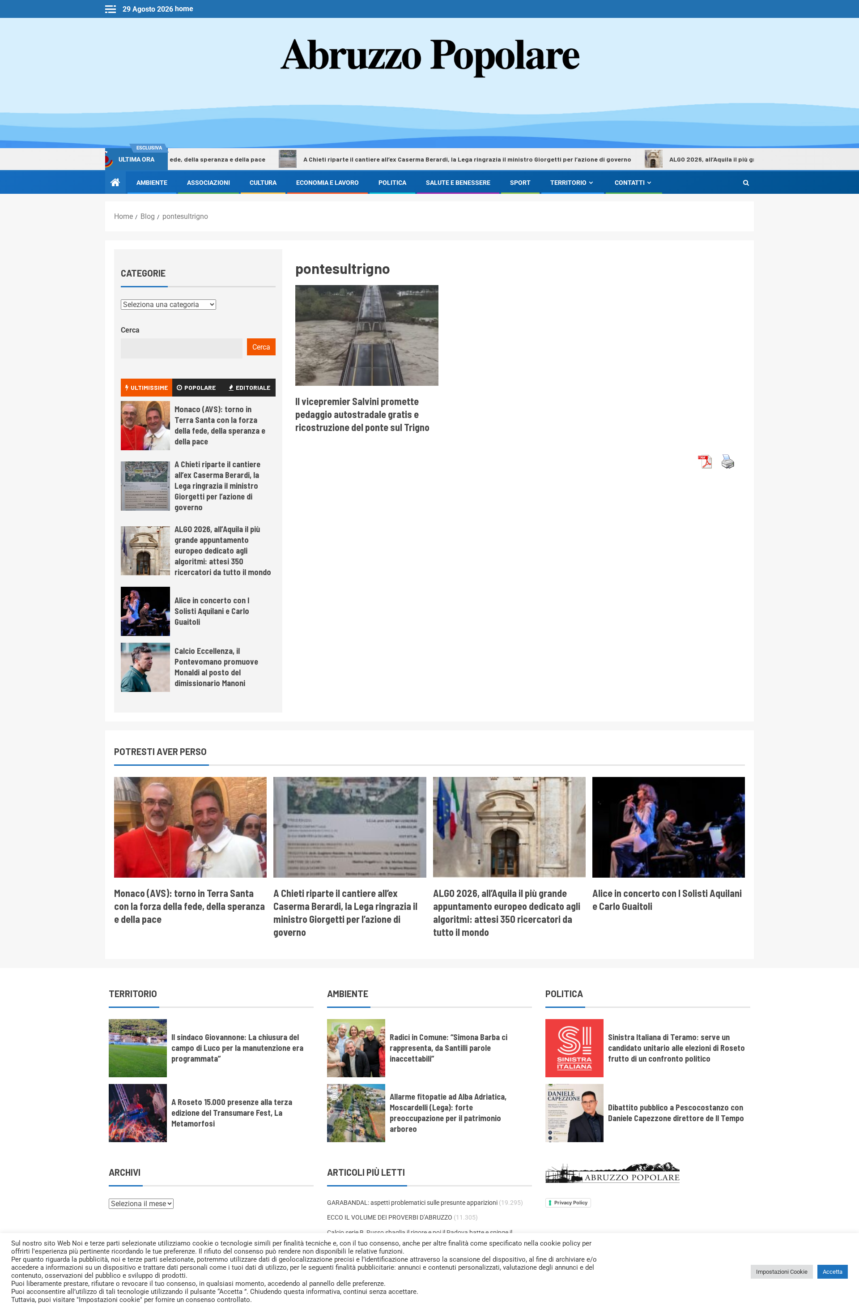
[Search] (746, 182)
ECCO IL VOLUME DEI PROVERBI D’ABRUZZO (389, 1217)
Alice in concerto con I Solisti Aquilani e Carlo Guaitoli (211, 611)
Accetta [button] (832, 1271)
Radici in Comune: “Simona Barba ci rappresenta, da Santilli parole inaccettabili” (448, 1047)
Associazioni (208, 182)
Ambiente (151, 182)
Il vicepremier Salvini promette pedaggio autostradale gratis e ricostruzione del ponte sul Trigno (362, 414)
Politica (392, 182)
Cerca (130, 330)
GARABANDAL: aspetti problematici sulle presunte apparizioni (412, 1202)
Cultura (263, 182)
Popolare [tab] (200, 387)
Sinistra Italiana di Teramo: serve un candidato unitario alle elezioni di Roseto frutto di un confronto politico (676, 1047)
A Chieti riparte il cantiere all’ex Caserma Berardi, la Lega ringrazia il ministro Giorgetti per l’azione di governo (416, 159)
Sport (520, 182)
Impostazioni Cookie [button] (782, 1271)
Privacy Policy (570, 1202)
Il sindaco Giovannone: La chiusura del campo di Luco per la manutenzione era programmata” (237, 1047)
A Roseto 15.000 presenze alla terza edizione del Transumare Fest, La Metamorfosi (231, 1112)
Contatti (630, 182)
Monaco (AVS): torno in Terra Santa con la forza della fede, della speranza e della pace (219, 425)
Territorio (568, 182)
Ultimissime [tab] (149, 387)
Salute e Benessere (458, 182)
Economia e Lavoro (327, 182)
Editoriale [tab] (253, 387)
